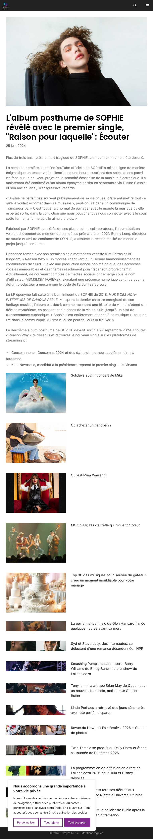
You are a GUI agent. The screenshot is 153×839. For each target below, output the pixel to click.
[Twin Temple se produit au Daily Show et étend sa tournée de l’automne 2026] (36, 753)
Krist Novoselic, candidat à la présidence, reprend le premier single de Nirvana (74, 365)
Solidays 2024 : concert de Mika (97, 375)
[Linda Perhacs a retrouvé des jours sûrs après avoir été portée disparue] (36, 712)
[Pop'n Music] (5, 5)
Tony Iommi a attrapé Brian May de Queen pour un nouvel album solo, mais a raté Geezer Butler (109, 691)
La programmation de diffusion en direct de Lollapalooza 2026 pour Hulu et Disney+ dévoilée (106, 773)
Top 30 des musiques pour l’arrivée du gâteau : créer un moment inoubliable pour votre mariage (108, 580)
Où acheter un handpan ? (91, 425)
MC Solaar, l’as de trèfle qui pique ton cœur (105, 525)
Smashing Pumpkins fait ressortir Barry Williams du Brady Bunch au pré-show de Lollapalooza (104, 669)
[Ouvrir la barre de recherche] (134, 5)
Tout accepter (77, 822)
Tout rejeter (51, 822)
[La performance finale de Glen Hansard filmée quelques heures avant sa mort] (36, 628)
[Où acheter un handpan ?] (36, 460)
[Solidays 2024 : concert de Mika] (36, 410)
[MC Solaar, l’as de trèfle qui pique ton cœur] (36, 560)
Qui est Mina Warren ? (88, 475)
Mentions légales (92, 833)
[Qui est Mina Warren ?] (36, 510)
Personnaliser (26, 822)
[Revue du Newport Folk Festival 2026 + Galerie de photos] (36, 733)
